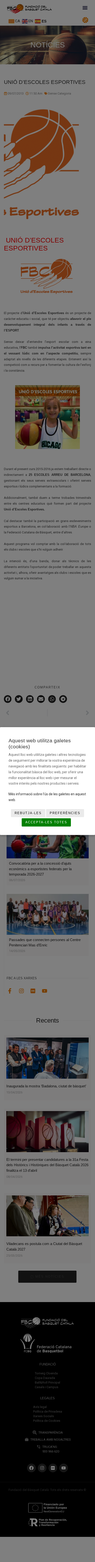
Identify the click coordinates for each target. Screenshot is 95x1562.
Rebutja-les (28, 813)
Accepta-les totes (46, 822)
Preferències (65, 813)
